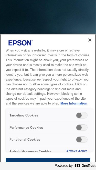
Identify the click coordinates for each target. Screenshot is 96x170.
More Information (73, 103)
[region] (48, 102)
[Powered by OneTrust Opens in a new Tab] (74, 167)
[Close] (89, 40)
